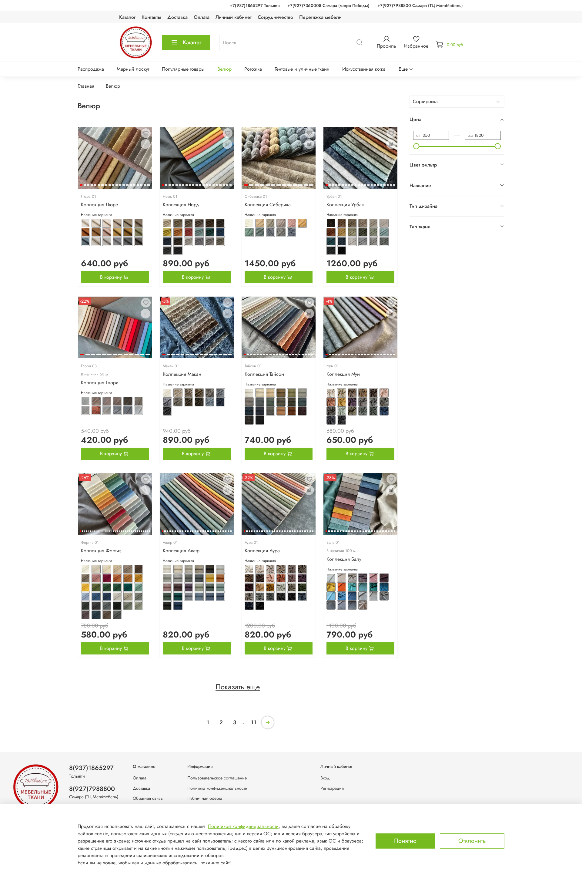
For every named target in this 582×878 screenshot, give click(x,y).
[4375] (177, 605)
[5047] (331, 241)
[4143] (270, 587)
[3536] (331, 577)
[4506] (291, 401)
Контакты (151, 17)
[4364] (188, 587)
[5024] (249, 223)
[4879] (117, 223)
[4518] (188, 392)
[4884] (106, 232)
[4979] (220, 241)
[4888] (85, 241)
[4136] (259, 578)
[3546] (362, 586)
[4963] (177, 223)
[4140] (302, 578)
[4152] (302, 596)
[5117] (117, 410)
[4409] (85, 569)
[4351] (177, 569)
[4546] (373, 392)
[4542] (331, 392)
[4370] (188, 596)
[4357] (177, 578)
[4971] (199, 232)
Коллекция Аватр (181, 550)
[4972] (209, 232)
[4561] (341, 420)
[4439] (85, 614)
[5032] (270, 232)
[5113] (138, 401)
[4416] (96, 578)
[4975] (177, 241)
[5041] (331, 232)
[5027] (281, 223)
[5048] (341, 241)
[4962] (167, 223)
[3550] (341, 595)
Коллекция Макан (182, 374)
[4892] (127, 241)
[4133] (291, 569)
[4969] (177, 232)
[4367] (220, 587)
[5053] (331, 250)
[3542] (331, 586)
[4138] (281, 578)
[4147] (249, 596)
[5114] (85, 410)
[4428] (96, 596)
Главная (86, 85)
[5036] (341, 223)
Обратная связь (148, 798)
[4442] (117, 614)
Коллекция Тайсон (264, 374)
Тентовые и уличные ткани (302, 69)
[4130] (259, 569)
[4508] (249, 410)
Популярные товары (183, 69)
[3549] (331, 595)
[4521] (220, 392)
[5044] (362, 232)
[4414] (138, 569)
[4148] (259, 596)
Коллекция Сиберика (268, 204)
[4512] (291, 410)
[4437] (127, 605)
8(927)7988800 (92, 788)
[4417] (106, 578)
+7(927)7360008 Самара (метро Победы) (328, 5)
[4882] (85, 232)
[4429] (106, 596)
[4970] (188, 232)
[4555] (341, 410)
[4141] (249, 587)
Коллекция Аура (262, 550)
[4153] (249, 605)
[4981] (177, 250)
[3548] (384, 586)
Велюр (224, 69)
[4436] (117, 605)
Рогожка (253, 69)
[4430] (117, 596)
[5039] (373, 223)
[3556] (341, 605)
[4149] (270, 596)
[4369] (177, 596)
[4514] (249, 420)
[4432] (138, 596)
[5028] (291, 223)
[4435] (106, 605)
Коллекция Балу (343, 559)
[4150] (281, 596)
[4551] (362, 401)
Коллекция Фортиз (101, 550)
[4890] (106, 241)
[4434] (96, 605)
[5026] (270, 223)
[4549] (341, 401)
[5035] (331, 223)
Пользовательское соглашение (217, 778)
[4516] (167, 392)
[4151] (291, 596)
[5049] (352, 241)
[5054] (341, 250)
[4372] (209, 596)
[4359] (199, 578)
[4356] (167, 578)
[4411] (106, 569)
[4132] (281, 569)
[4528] (167, 410)
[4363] (177, 587)
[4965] (199, 223)
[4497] (259, 392)
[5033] (281, 232)
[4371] (199, 596)
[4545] (362, 392)
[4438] (138, 605)
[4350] (167, 569)
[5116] (106, 410)
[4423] (106, 587)
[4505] (281, 401)
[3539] (362, 577)
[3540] (373, 577)
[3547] (373, 586)
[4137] (270, 578)
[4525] (199, 401)
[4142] (259, 587)
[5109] (96, 401)
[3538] (352, 577)
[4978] (209, 241)
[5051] (373, 241)
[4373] (220, 596)
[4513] (302, 410)
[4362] (167, 587)
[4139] (291, 578)
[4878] (106, 223)
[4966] (209, 223)
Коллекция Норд (181, 204)
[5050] (362, 241)
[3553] (373, 595)
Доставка (177, 17)
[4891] (117, 241)
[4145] (291, 587)
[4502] (249, 401)
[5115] (96, 410)
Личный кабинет (234, 17)
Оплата (201, 17)
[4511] (281, 410)
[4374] (167, 605)
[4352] (188, 569)
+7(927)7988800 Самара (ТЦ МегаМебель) (420, 5)
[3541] (384, 577)
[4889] (96, 241)
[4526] (209, 401)
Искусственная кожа (364, 69)
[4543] (341, 392)
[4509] (259, 410)
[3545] (352, 586)
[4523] (177, 401)
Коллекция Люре (99, 204)
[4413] (127, 569)
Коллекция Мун (343, 374)
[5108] (85, 401)
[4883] (96, 232)
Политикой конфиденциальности (243, 826)
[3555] (331, 605)
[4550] (352, 401)
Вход (324, 778)
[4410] (96, 569)
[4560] (331, 420)
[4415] (85, 578)
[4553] (384, 401)
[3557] (352, 605)
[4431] (127, 596)
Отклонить (472, 840)
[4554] (331, 410)
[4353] (199, 569)
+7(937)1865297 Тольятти (255, 5)
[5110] (106, 401)
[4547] (384, 392)
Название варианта (96, 215)
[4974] (167, 241)
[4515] (259, 420)
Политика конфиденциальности (217, 788)
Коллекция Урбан (345, 204)
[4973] (220, 232)
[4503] (259, 401)
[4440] (96, 614)
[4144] (281, 587)
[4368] (167, 596)
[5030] (249, 232)
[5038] (362, 223)
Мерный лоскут (133, 69)
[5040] (384, 223)
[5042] (341, 232)
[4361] (220, 578)
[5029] (302, 223)
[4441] (106, 614)
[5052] (384, 241)
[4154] (259, 605)
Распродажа (91, 69)
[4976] (188, 241)
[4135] (249, 578)
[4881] (138, 223)
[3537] (341, 577)
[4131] (270, 569)
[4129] (249, 569)
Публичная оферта (204, 798)
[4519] (199, 392)
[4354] (209, 569)
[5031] (259, 232)
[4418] (117, 578)
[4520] (209, 392)
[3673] (362, 605)
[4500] (291, 392)
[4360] (209, 578)
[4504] (270, 401)
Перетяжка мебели (320, 17)
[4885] (117, 232)
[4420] (138, 578)
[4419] (127, 578)
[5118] (127, 410)
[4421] (85, 587)
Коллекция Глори (100, 382)
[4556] (352, 410)
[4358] (188, 578)
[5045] (373, 232)
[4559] (384, 410)
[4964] (188, 223)
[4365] (199, 587)
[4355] (220, 569)
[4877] (96, 223)
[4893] (138, 241)
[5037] (352, 223)
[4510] (270, 410)
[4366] (209, 587)
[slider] (416, 146)
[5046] (384, 232)
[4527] (220, 401)
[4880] (127, 223)
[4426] (138, 587)
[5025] (259, 223)
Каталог (127, 17)
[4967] (220, 223)
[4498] (270, 392)
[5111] (117, 401)
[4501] (302, 392)
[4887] (138, 232)
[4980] (167, 250)
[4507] (302, 401)
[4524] (188, 401)
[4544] (352, 392)
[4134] (302, 569)
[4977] (199, 241)
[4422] (96, 587)
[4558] (373, 410)
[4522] (167, 401)
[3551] (352, 595)
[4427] (85, 596)
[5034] (291, 232)
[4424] (117, 587)
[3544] (341, 586)
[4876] (85, 223)
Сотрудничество (275, 17)
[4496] (249, 392)
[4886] (127, 232)
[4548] (331, 401)
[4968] (167, 232)
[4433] (85, 605)
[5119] (138, 410)
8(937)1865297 (91, 767)
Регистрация (332, 788)
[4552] (373, 401)
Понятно (405, 840)
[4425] (127, 587)
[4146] (302, 587)
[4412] (117, 569)
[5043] (352, 232)
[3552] (362, 595)
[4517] (177, 392)
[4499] (281, 392)
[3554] (384, 595)
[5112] (127, 401)
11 (253, 722)
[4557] (362, 410)
